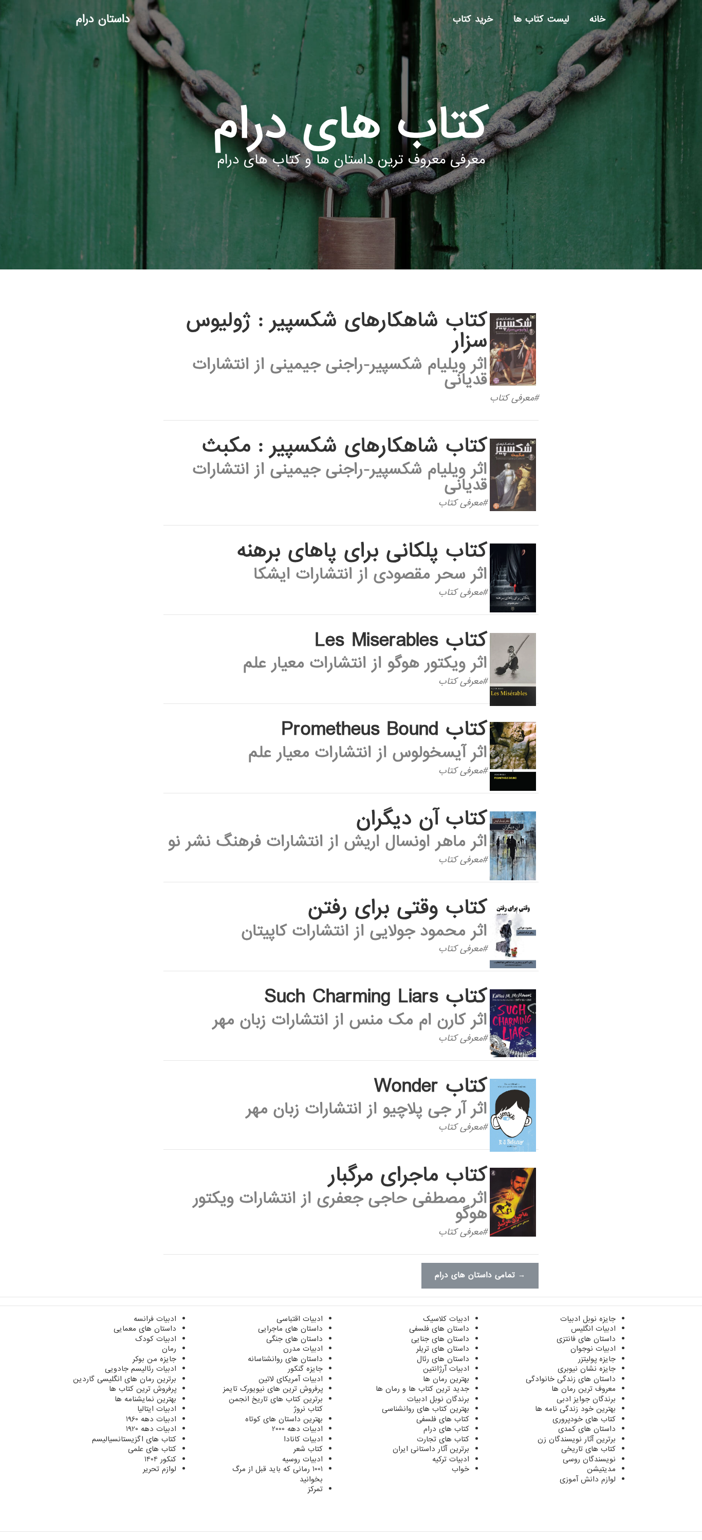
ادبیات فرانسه (155, 1319)
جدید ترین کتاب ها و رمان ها (422, 1388)
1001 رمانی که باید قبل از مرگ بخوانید (277, 1474)
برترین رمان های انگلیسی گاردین (124, 1379)
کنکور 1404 (160, 1459)
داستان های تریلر (442, 1348)
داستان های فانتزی (586, 1339)
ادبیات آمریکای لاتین (290, 1379)
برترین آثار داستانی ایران (431, 1449)
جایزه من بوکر (154, 1359)
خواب (460, 1469)
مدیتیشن (601, 1469)
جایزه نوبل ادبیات (588, 1319)
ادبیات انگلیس (593, 1328)
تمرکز (315, 1489)
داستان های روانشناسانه (285, 1359)
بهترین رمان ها (446, 1379)
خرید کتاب (473, 19)
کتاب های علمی (152, 1449)
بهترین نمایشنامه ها (145, 1399)
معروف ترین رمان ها (583, 1388)
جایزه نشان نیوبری (587, 1368)
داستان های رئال (443, 1359)
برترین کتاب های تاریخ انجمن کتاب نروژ (276, 1404)
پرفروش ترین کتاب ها (142, 1388)
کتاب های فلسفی (442, 1419)
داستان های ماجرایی (290, 1328)
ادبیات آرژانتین (446, 1368)
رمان (169, 1348)
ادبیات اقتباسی (299, 1319)
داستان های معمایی (145, 1328)
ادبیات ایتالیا (156, 1409)
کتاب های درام (446, 1429)
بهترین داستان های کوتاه (284, 1419)
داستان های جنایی (440, 1339)
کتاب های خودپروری (584, 1419)
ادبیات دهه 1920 (151, 1429)
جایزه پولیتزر (597, 1359)
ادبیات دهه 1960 (151, 1419)
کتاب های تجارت (443, 1439)
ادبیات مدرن (303, 1348)
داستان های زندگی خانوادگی (571, 1379)
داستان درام (103, 19)
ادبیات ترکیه (450, 1459)
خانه (597, 19)
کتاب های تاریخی (588, 1449)
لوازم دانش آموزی (588, 1479)
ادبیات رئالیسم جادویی (140, 1368)
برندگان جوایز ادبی (586, 1399)
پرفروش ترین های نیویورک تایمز (273, 1388)
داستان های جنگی (294, 1339)
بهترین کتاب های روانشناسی (425, 1409)
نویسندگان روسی (589, 1459)
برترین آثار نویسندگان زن (577, 1439)
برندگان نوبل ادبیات (438, 1399)
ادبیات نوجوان (593, 1348)
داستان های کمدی (587, 1429)
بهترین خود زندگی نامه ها (575, 1409)
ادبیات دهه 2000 (297, 1429)
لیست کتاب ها (541, 19)
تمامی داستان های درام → (480, 1275)
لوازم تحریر (159, 1469)
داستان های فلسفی (439, 1328)
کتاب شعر (308, 1449)
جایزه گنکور (305, 1368)
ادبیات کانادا (303, 1439)
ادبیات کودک (155, 1339)
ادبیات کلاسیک (446, 1319)
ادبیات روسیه (302, 1459)
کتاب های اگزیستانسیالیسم (134, 1439)
